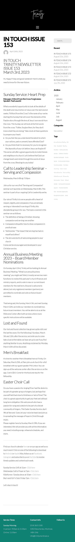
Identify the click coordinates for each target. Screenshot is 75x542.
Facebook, (38, 453)
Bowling (65, 146)
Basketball (59, 146)
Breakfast (56, 149)
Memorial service (58, 172)
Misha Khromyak (58, 176)
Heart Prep (56, 168)
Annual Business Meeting (60, 142)
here (26, 446)
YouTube (33, 457)
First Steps (65, 165)
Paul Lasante (57, 180)
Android (8, 453)
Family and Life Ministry (63, 161)
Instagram (7, 457)
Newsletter (58, 131)
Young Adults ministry (59, 195)
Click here (31, 467)
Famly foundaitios (58, 165)
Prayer (62, 180)
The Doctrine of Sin (63, 187)
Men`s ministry (66, 172)
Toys (55, 191)
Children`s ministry (63, 153)
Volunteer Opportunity (62, 191)
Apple (16, 453)
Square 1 (56, 187)
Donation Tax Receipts (59, 157)
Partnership (66, 176)
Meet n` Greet (63, 168)
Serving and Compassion (64, 184)
